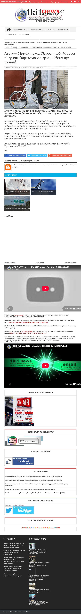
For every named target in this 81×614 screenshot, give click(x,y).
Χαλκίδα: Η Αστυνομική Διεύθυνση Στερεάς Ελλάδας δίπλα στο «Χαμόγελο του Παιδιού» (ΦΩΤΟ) (35, 493)
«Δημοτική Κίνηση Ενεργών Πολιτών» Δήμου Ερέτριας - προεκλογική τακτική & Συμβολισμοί (34, 476)
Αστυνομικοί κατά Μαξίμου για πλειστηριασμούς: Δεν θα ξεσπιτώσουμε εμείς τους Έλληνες (33, 480)
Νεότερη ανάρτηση (9, 262)
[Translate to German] (23, 528)
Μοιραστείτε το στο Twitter (39, 155)
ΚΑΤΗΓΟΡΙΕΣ (50, 29)
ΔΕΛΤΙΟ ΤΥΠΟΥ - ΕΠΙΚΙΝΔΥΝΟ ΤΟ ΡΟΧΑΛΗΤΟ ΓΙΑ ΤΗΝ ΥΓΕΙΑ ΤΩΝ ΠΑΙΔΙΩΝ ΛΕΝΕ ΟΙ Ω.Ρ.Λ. (13, 545)
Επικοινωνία (45, 2)
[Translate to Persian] (43, 528)
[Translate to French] (22, 528)
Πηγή (5, 150)
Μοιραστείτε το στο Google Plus (62, 155)
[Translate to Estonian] (31, 528)
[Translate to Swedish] (55, 528)
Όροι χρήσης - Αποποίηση (59, 2)
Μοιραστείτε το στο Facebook (17, 155)
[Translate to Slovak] (53, 528)
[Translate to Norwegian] (45, 528)
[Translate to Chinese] (29, 528)
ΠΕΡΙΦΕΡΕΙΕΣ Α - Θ (20, 29)
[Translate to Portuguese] (47, 528)
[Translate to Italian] (39, 528)
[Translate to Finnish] (33, 528)
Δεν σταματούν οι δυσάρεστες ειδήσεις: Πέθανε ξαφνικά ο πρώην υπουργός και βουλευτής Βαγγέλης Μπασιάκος (39, 578)
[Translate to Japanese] (41, 528)
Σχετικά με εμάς (34, 2)
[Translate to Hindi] (35, 528)
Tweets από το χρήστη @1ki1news (14, 505)
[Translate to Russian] (51, 528)
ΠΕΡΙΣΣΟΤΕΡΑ (63, 29)
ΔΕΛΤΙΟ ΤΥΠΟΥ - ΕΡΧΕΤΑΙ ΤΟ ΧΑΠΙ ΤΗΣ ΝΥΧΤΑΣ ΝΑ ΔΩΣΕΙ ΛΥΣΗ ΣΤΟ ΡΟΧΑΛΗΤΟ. (12, 568)
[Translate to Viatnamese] (59, 528)
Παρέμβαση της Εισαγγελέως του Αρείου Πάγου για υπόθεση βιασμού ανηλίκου (30, 489)
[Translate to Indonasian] (37, 528)
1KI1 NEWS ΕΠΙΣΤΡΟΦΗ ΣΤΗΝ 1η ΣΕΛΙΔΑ (14, 2)
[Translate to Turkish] (25, 528)
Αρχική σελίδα (39, 262)
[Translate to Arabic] (27, 528)
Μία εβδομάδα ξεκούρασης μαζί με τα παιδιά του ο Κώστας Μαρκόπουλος (14, 552)
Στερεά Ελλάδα (39, 67)
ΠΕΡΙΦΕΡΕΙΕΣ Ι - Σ (36, 29)
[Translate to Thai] (57, 528)
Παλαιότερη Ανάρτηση (70, 262)
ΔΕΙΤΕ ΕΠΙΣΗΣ (11, 34)
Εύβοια (33, 67)
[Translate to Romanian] (49, 528)
